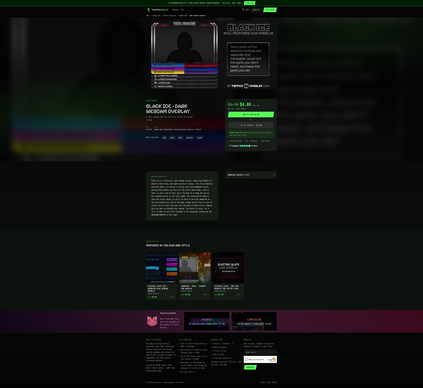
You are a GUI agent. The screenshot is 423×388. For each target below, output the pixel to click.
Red (164, 138)
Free (182, 10)
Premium (175, 10)
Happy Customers (220, 347)
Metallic (190, 138)
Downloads (156, 15)
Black (172, 138)
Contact (216, 343)
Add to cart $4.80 (251, 114)
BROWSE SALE (250, 3)
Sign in (256, 10)
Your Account (218, 354)
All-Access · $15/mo (251, 125)
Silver (200, 138)
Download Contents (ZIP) (238, 175)
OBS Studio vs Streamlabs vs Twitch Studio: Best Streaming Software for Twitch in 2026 (193, 365)
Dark (180, 138)
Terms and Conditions (222, 358)
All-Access (270, 10)
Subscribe (250, 367)
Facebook (225, 343)
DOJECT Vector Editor (155, 368)
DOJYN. (158, 365)
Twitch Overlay (163, 343)
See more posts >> (188, 372)
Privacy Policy (219, 351)
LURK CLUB (170, 368)
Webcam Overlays (169, 15)
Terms (268, 382)
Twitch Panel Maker (154, 371)
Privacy (262, 382)
